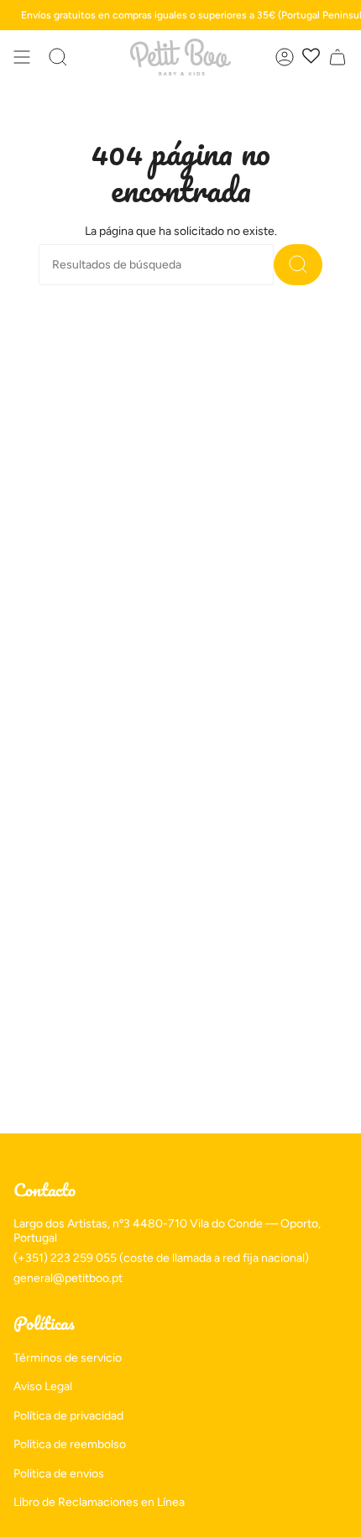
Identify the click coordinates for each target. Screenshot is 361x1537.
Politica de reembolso (69, 1444)
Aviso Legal (42, 1386)
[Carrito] (337, 57)
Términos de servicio (67, 1358)
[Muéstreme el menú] (22, 57)
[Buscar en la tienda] (298, 264)
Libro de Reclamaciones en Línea (99, 1502)
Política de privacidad (68, 1416)
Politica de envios (58, 1474)
